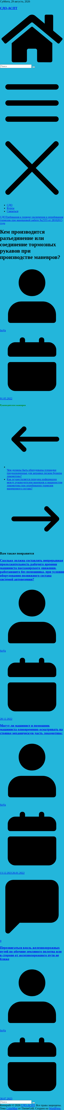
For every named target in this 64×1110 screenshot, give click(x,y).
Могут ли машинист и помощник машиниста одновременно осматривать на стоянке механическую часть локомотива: (31, 729)
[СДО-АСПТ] (32, 62)
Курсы (10, 208)
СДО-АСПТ (8, 8)
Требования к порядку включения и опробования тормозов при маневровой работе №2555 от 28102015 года (31, 220)
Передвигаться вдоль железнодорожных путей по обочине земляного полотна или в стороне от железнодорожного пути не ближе (31, 953)
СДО (9, 205)
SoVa (3, 330)
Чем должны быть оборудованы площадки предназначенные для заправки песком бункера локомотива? (34, 473)
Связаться (12, 211)
